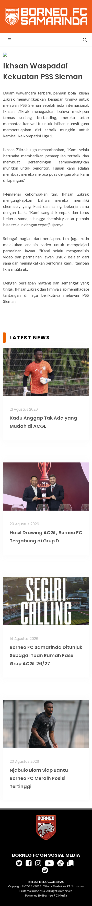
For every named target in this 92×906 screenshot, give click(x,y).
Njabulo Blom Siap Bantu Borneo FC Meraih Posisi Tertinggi (39, 778)
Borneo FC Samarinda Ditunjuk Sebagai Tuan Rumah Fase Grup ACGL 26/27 (46, 655)
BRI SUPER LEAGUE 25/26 (46, 882)
